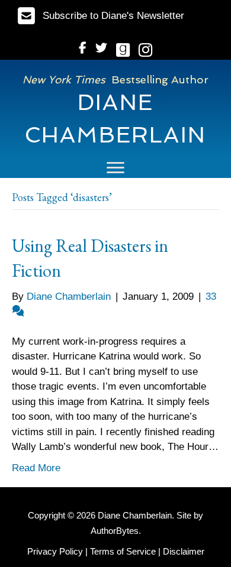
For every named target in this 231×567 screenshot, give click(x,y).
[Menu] (115, 168)
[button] (101, 15)
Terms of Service (123, 551)
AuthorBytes (115, 531)
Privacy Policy (55, 551)
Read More (36, 468)
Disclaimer (183, 551)
